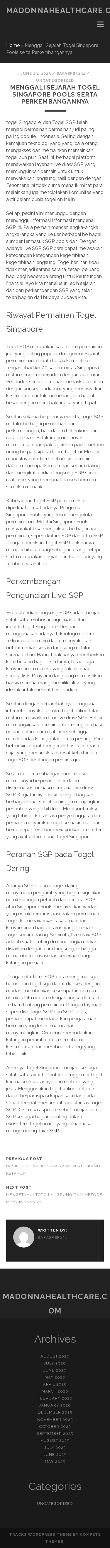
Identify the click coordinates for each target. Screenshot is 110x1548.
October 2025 (55, 1426)
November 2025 (55, 1419)
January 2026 (55, 1405)
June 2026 (54, 1370)
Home (13, 45)
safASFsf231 (71, 73)
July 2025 (55, 1447)
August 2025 (55, 1440)
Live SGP (49, 1131)
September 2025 (55, 1433)
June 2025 (55, 1454)
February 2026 (55, 1398)
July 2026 (55, 1363)
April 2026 (55, 1384)
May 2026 (55, 1377)
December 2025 (55, 1412)
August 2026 (55, 1356)
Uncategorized (55, 80)
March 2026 (55, 1391)
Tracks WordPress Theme (40, 1534)
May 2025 (55, 1461)
